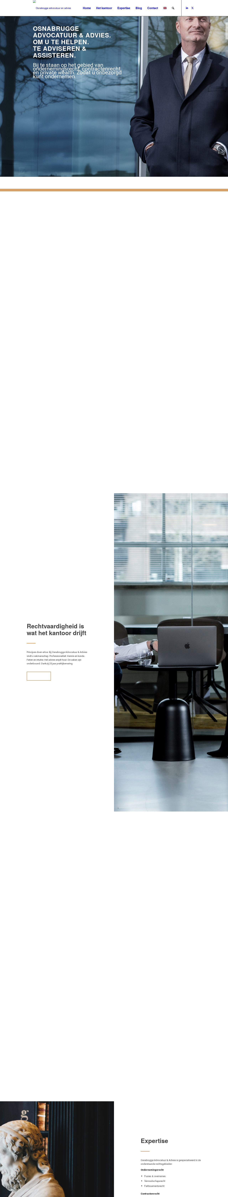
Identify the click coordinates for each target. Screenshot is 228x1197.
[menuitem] (87, 8)
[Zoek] (173, 8)
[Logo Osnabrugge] (52, 8)
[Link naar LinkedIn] (187, 8)
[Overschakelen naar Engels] (165, 8)
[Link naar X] (192, 8)
